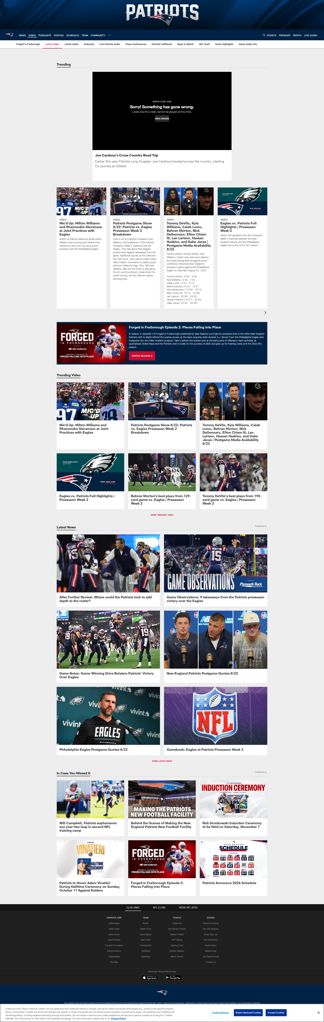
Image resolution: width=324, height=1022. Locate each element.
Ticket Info (177, 923)
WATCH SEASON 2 (142, 355)
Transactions (145, 945)
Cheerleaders (114, 956)
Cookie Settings (220, 1012)
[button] (162, 118)
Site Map (114, 962)
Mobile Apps (210, 945)
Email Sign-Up (210, 934)
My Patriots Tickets (177, 929)
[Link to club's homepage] (9, 35)
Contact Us (211, 962)
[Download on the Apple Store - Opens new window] (150, 978)
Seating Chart (177, 945)
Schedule (145, 951)
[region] (162, 1013)
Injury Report (146, 934)
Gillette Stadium (177, 951)
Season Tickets (177, 934)
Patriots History (114, 951)
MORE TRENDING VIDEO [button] (162, 515)
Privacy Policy (118, 1018)
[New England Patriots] (162, 993)
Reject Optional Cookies (248, 1012)
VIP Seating (177, 940)
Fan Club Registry (211, 929)
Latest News (114, 923)
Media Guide (210, 951)
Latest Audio (114, 934)
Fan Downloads (211, 940)
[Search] (264, 35)
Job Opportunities (210, 956)
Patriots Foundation (114, 945)
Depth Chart (145, 929)
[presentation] (266, 313)
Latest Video (114, 929)
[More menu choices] (109, 35)
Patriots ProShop (211, 923)
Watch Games (177, 956)
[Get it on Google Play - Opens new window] (173, 979)
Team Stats (146, 940)
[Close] (318, 1012)
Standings (145, 956)
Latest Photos (114, 940)
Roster (146, 923)
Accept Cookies (276, 1012)
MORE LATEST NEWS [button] (162, 761)
